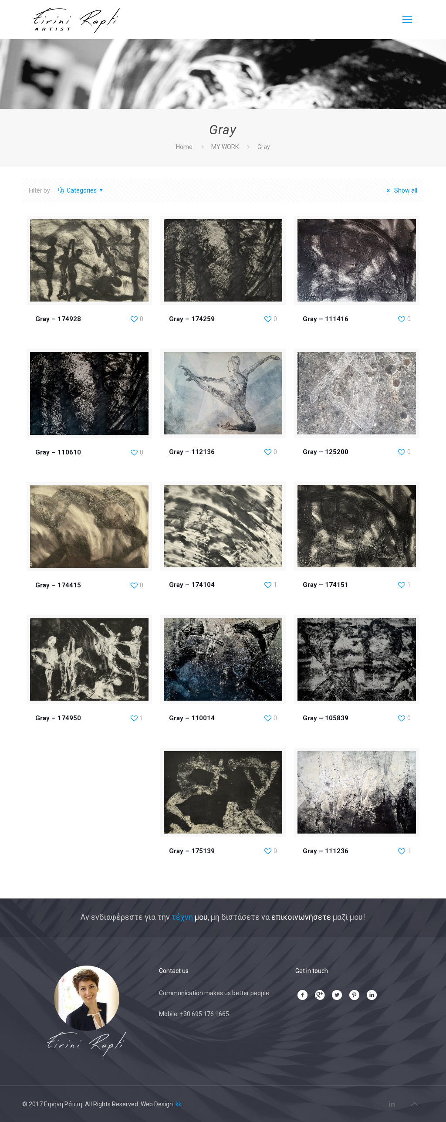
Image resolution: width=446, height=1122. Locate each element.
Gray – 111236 (325, 851)
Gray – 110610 (58, 452)
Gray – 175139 (192, 851)
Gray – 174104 (192, 585)
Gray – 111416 (325, 319)
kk (179, 1104)
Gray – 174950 (58, 718)
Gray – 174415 (58, 585)
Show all (405, 190)
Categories (82, 190)
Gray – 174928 (58, 319)
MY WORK (225, 146)
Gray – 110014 (192, 718)
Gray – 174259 (192, 319)
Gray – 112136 (192, 452)
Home (184, 146)
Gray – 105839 (325, 718)
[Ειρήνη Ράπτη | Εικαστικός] (76, 19)
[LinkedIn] (392, 1104)
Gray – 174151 (325, 585)
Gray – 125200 (325, 452)
